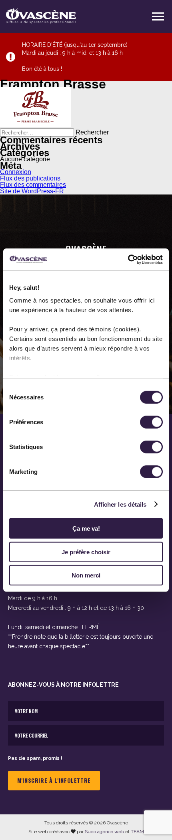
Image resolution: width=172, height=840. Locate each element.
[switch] (151, 422)
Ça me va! (86, 528)
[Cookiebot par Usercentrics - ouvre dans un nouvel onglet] (128, 259)
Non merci (86, 575)
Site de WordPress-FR (32, 191)
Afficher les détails (120, 504)
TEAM (137, 831)
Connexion (15, 171)
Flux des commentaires (33, 184)
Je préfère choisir (86, 551)
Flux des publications (30, 178)
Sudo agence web (104, 831)
